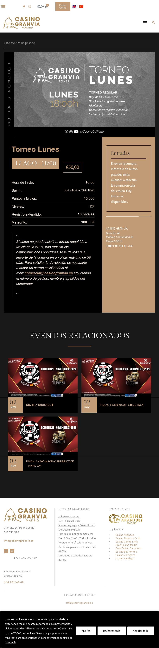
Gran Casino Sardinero (128, 548)
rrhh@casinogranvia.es (79, 602)
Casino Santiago (125, 558)
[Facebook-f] (6, 551)
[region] (79, 629)
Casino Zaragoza (125, 555)
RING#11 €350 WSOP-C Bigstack (121, 405)
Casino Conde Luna (127, 541)
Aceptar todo (141, 631)
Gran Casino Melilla (126, 545)
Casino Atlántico (125, 535)
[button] (3, 6)
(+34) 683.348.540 (13, 582)
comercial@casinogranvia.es (49, 272)
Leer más (11, 642)
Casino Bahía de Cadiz (128, 538)
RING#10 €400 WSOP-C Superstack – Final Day (50, 463)
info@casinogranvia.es (19, 540)
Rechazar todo (111, 631)
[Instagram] (12, 551)
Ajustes (86, 631)
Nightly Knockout (40, 405)
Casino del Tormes (126, 551)
